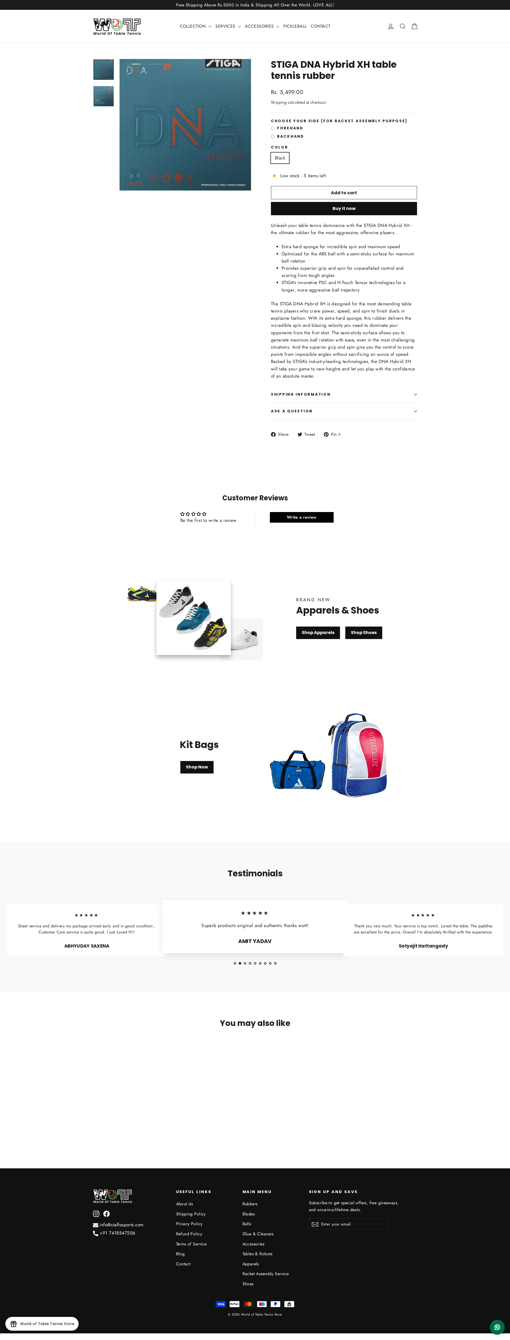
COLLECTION (193, 26)
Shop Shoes (364, 632)
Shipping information (300, 394)
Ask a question (292, 411)
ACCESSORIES (260, 26)
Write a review (302, 517)
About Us (184, 1204)
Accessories (254, 1244)
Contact (183, 1264)
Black (280, 158)
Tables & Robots (258, 1254)
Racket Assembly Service (266, 1274)
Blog (180, 1254)
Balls (247, 1224)
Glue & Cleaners (258, 1234)
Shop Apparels (318, 632)
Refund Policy (189, 1234)
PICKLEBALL (295, 26)
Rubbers (250, 1204)
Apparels (251, 1264)
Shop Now (197, 767)
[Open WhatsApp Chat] (497, 1327)
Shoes (248, 1284)
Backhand (290, 136)
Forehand (290, 128)
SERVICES (226, 26)
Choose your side (339, 121)
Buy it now (344, 208)
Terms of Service (191, 1244)
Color (279, 147)
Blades (249, 1214)
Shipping (279, 102)
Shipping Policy (191, 1214)
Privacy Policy (189, 1224)
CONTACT (320, 26)
